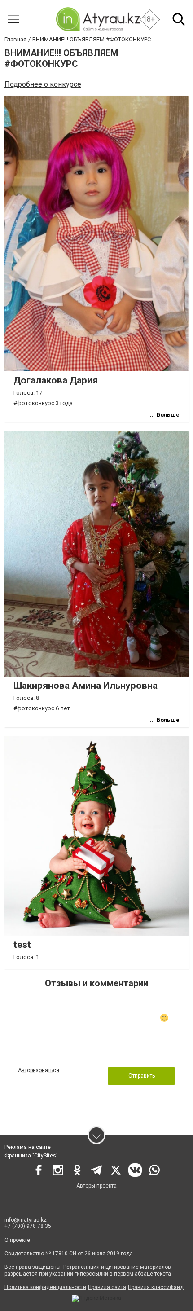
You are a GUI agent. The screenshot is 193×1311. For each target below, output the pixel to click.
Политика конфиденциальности (45, 1287)
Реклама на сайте (27, 1147)
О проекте (17, 1240)
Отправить (141, 1076)
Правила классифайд (156, 1287)
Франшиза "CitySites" (31, 1156)
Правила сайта (107, 1287)
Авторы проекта (96, 1186)
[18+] (98, 19)
